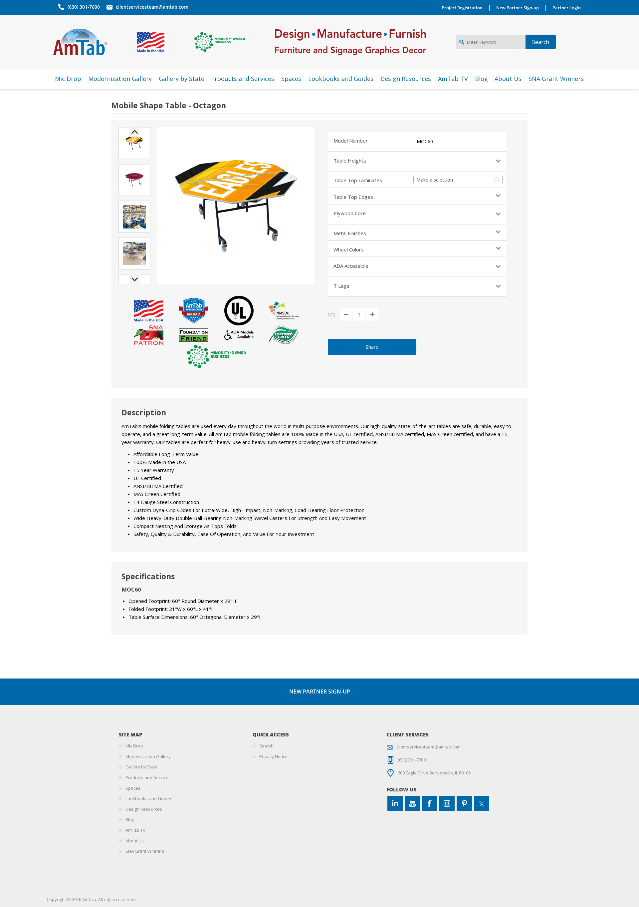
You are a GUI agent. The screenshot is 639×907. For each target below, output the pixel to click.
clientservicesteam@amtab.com (152, 7)
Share (372, 347)
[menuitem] (186, 746)
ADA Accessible (350, 265)
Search (266, 746)
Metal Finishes (349, 233)
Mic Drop (134, 746)
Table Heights (349, 160)
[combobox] (458, 179)
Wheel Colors (348, 249)
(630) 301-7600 (84, 7)
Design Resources (143, 809)
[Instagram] (447, 803)
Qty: (332, 314)
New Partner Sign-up (517, 8)
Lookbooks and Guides (148, 798)
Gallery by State (141, 767)
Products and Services (148, 777)
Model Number (350, 140)
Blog (129, 819)
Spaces (132, 788)
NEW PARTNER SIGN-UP (319, 691)
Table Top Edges (353, 197)
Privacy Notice (273, 756)
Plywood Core (349, 213)
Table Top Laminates (357, 180)
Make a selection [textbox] (434, 180)
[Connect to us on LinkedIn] (395, 803)
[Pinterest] (464, 803)
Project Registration (462, 8)
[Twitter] (481, 803)
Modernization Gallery (148, 756)
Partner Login (566, 8)
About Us (134, 841)
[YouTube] (412, 803)
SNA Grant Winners (144, 851)
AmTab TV (135, 830)
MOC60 (425, 141)
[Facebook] (429, 803)
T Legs (341, 285)
